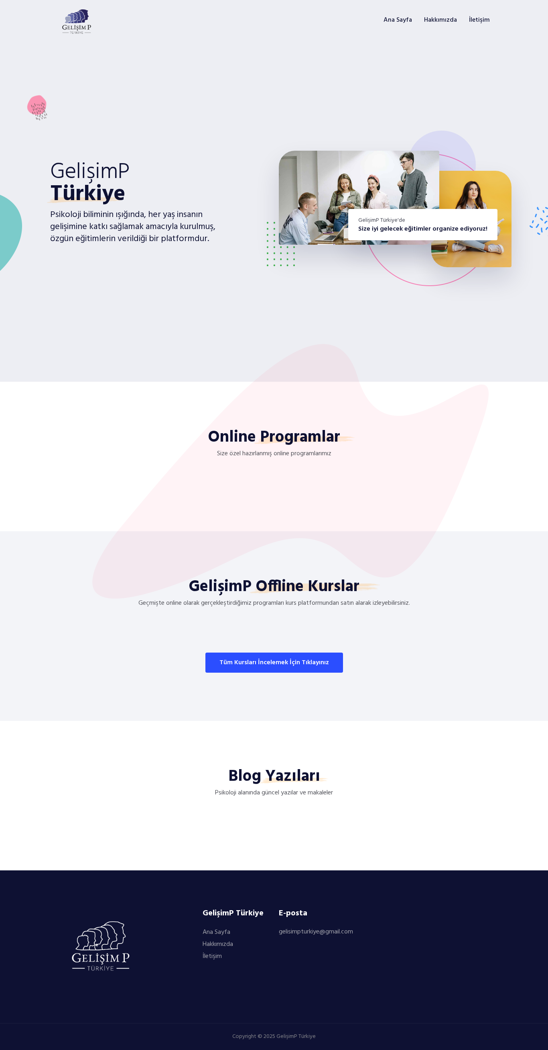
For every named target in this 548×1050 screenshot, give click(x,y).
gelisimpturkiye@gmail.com (316, 932)
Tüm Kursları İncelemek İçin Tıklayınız (274, 662)
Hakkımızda (440, 20)
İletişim (479, 20)
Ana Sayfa (398, 20)
